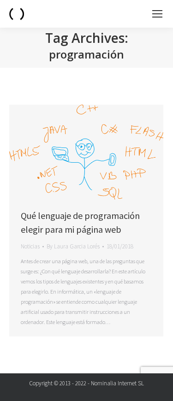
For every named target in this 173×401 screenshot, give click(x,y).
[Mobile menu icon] (157, 13)
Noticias (30, 246)
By (73, 246)
